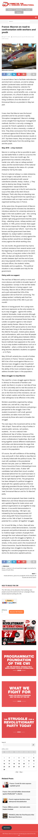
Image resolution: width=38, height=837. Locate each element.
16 (4, 763)
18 (14, 763)
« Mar (16, 772)
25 (14, 766)
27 (24, 766)
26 (19, 766)
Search (4, 742)
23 (4, 766)
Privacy (19, 12)
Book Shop (19, 10)
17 (9, 763)
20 (24, 763)
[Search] (33, 744)
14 (29, 761)
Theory (10, 10)
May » (21, 772)
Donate (28, 10)
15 (33, 761)
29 (33, 766)
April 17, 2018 (6, 37)
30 (4, 769)
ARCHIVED (7, 828)
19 (19, 763)
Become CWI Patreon (16, 612)
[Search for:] (19, 21)
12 (19, 761)
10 (9, 761)
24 (9, 766)
